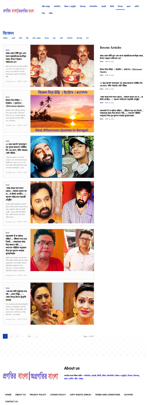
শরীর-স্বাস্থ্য (79, 38)
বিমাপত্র (47, 38)
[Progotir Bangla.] (18, 9)
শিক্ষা (87, 38)
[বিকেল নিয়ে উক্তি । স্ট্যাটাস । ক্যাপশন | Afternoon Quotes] (62, 111)
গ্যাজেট (13, 38)
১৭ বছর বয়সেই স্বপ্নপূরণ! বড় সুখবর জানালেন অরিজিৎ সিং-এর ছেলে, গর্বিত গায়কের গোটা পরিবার (16, 148)
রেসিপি (61, 38)
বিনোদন (7, 50)
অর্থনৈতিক (5, 38)
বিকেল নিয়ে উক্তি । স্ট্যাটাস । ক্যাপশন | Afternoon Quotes (15, 103)
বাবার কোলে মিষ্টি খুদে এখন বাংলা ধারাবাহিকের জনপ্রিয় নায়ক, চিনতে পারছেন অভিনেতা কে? (16, 57)
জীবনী (20, 38)
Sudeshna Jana (10, 81)
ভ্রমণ (54, 38)
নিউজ (27, 38)
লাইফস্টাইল (69, 38)
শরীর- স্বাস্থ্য (78, 378)
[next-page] (36, 336)
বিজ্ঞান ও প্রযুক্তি (37, 38)
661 (29, 336)
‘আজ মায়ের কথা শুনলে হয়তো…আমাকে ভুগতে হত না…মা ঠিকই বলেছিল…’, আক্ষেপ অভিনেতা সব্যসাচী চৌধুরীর (16, 194)
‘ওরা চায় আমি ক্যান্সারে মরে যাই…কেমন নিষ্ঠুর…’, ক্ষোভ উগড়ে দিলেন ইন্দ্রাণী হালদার (16, 295)
